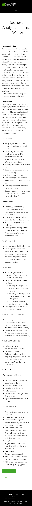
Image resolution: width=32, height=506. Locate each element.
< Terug (4, 477)
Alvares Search (16, 4)
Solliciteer (8, 471)
